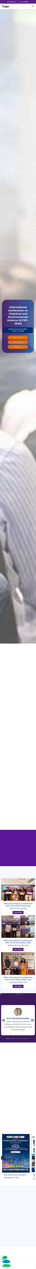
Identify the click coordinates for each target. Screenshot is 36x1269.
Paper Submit (18, 337)
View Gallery (18, 912)
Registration (18, 347)
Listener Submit (18, 342)
